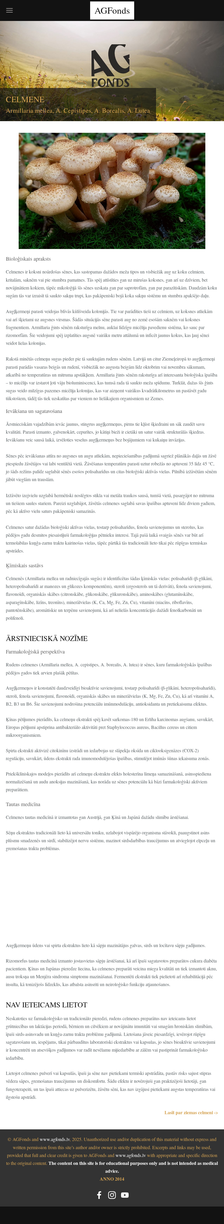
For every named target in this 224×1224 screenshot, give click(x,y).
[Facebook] (99, 1195)
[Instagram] (112, 1195)
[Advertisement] (112, 900)
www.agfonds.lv (55, 1139)
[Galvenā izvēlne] (9, 10)
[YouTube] (125, 1195)
